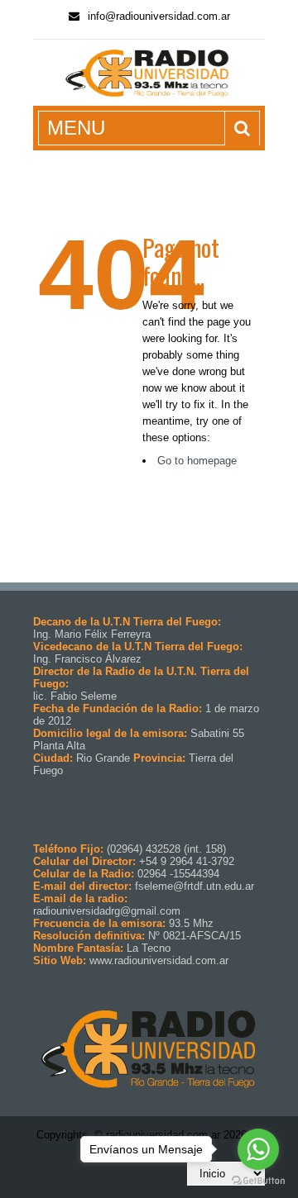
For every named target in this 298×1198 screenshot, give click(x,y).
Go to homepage (197, 460)
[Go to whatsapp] (258, 1149)
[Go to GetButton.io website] (258, 1181)
